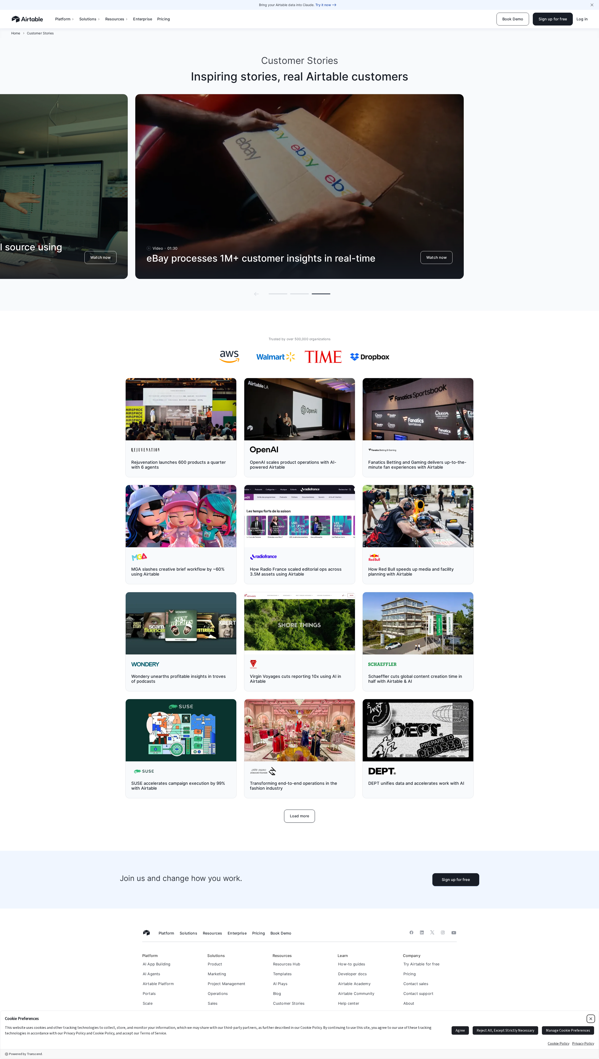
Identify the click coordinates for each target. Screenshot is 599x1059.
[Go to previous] (256, 293)
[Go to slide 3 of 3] (321, 293)
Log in (582, 19)
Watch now (100, 257)
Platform (62, 19)
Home (15, 33)
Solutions (87, 19)
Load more (299, 816)
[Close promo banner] (592, 5)
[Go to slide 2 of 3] (299, 293)
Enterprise (142, 19)
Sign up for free (456, 879)
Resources (114, 19)
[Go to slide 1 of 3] (278, 293)
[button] (256, 293)
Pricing (163, 19)
